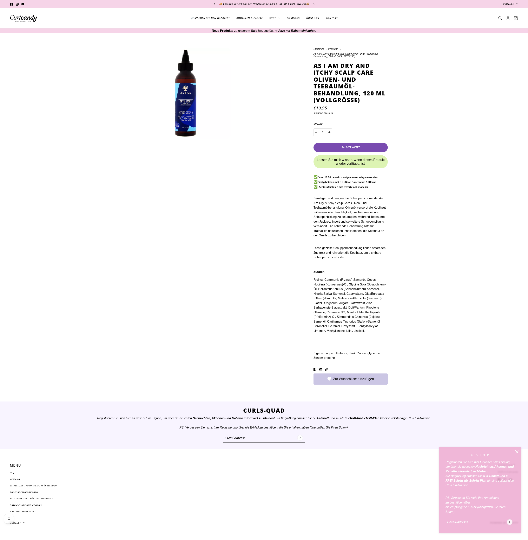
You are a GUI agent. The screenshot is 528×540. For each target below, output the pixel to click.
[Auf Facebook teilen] (315, 369)
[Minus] (316, 132)
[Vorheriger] (214, 4)
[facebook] (11, 4)
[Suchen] (500, 18)
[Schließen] (517, 452)
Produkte (333, 49)
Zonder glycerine (368, 353)
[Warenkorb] (516, 18)
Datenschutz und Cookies (26, 505)
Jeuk (352, 353)
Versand (15, 479)
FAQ (12, 472)
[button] (326, 369)
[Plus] (329, 132)
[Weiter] (314, 4)
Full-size (341, 353)
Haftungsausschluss (23, 511)
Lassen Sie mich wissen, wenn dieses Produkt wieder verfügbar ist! (351, 161)
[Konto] (508, 18)
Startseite (319, 49)
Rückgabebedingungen (24, 492)
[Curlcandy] (23, 18)
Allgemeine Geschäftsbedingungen (31, 498)
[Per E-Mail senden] (321, 369)
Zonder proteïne (324, 357)
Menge (318, 124)
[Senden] (509, 522)
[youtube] (23, 4)
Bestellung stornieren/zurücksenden (33, 485)
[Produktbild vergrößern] (185, 93)
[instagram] (17, 4)
